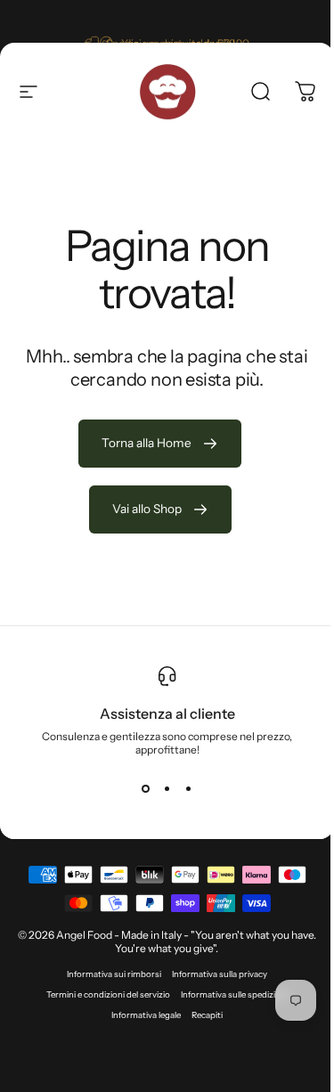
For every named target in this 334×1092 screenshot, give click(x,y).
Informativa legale (146, 1015)
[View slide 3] (189, 788)
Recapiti (207, 1015)
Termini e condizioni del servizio (108, 994)
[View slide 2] (167, 788)
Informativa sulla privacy (219, 974)
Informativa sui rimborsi (114, 974)
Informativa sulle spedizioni (234, 994)
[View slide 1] (146, 788)
